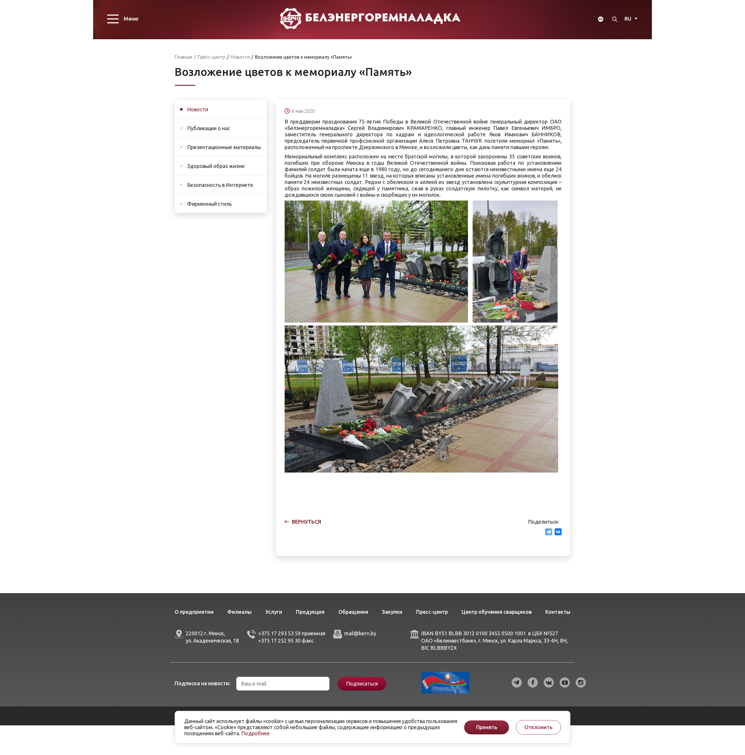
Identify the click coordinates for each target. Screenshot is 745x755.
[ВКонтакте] (558, 531)
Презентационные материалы (224, 147)
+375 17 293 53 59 (279, 633)
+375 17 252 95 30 (279, 640)
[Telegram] (548, 531)
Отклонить (538, 727)
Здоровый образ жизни (215, 166)
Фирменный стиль (209, 204)
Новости (197, 109)
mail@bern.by (360, 633)
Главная (183, 57)
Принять (486, 727)
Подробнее (255, 733)
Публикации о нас (208, 128)
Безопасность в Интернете (220, 185)
